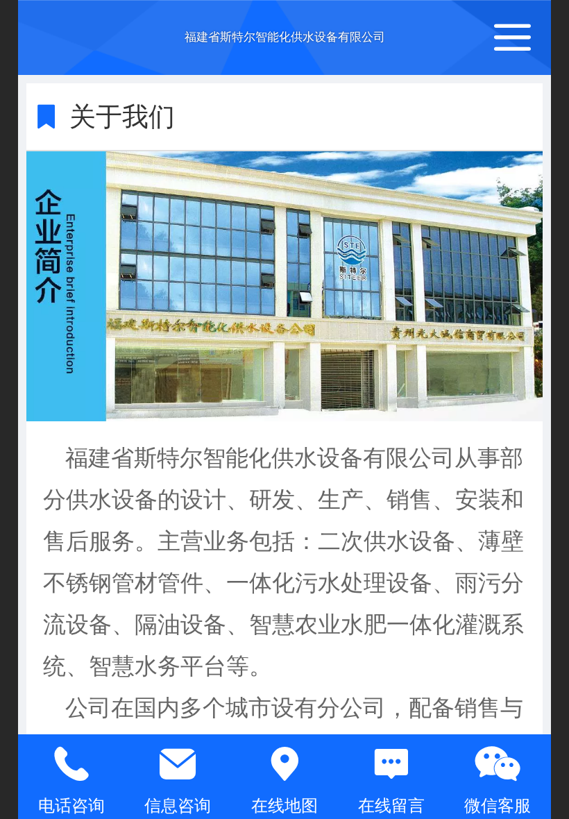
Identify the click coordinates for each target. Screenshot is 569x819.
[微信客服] (497, 764)
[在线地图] (284, 764)
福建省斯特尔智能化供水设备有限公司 (285, 37)
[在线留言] (391, 764)
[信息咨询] (178, 764)
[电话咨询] (71, 764)
